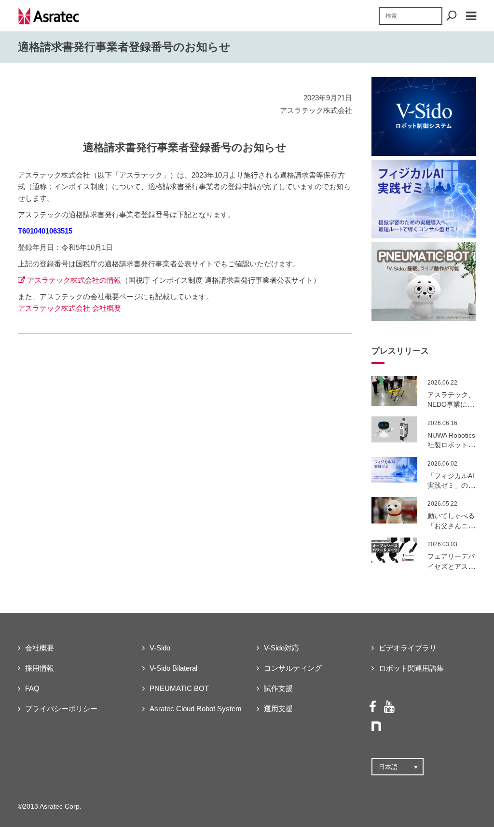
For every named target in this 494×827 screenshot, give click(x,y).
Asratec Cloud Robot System (196, 708)
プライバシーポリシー (61, 708)
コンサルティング (293, 668)
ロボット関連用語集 (411, 668)
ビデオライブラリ (408, 648)
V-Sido (160, 648)
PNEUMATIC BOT (179, 688)
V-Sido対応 (281, 648)
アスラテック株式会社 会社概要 (69, 308)
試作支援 (278, 688)
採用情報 (39, 668)
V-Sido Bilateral (173, 668)
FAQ (32, 688)
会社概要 (39, 648)
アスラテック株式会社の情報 (74, 280)
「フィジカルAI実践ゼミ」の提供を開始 (451, 485)
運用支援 (278, 708)
